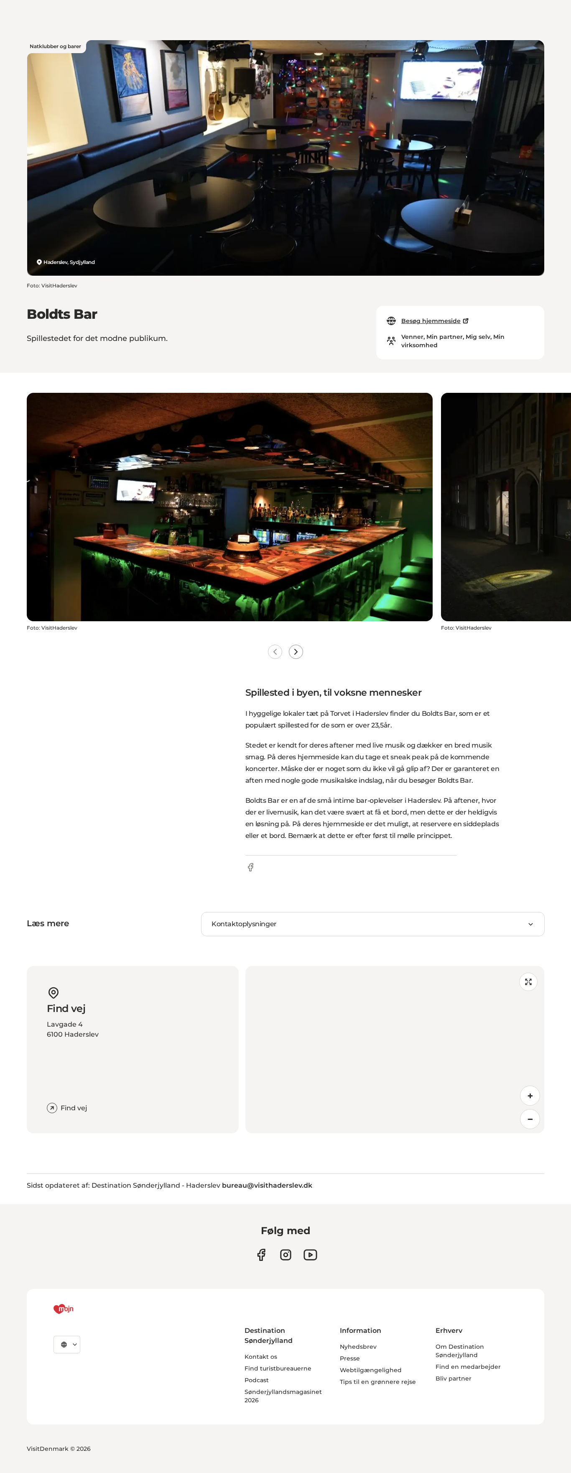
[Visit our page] (285, 1255)
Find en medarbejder (468, 1367)
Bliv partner (454, 1378)
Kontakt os (261, 1356)
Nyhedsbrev (358, 1346)
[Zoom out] (530, 1119)
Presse (350, 1358)
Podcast (257, 1380)
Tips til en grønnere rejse (378, 1382)
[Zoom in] (530, 1096)
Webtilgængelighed (371, 1370)
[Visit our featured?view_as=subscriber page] (310, 1255)
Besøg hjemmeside (431, 321)
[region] (395, 1049)
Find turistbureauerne (278, 1368)
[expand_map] (528, 982)
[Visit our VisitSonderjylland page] (261, 1255)
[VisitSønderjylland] (79, 1309)
